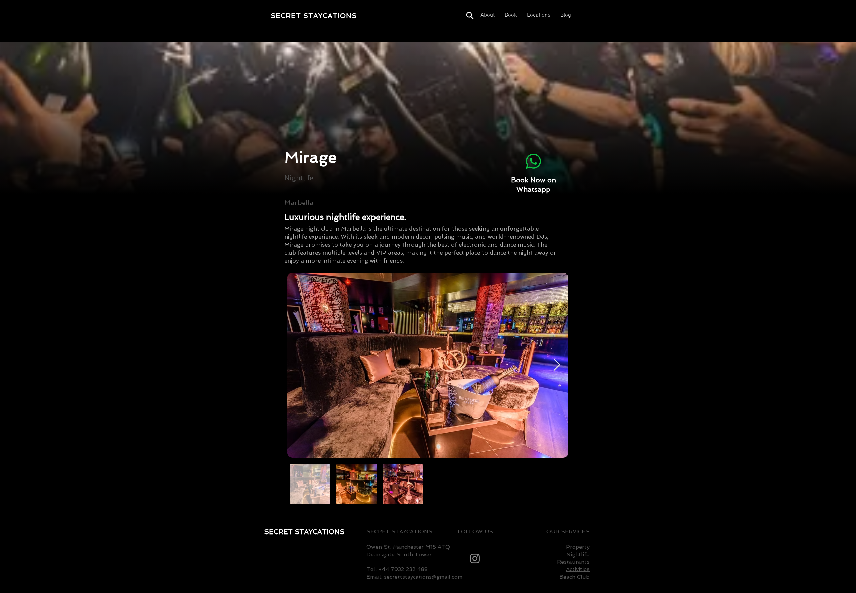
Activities (578, 569)
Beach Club (574, 577)
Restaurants (573, 562)
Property (578, 547)
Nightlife (578, 554)
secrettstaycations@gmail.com (423, 577)
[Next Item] (557, 365)
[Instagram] (474, 558)
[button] (538, 15)
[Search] (469, 15)
